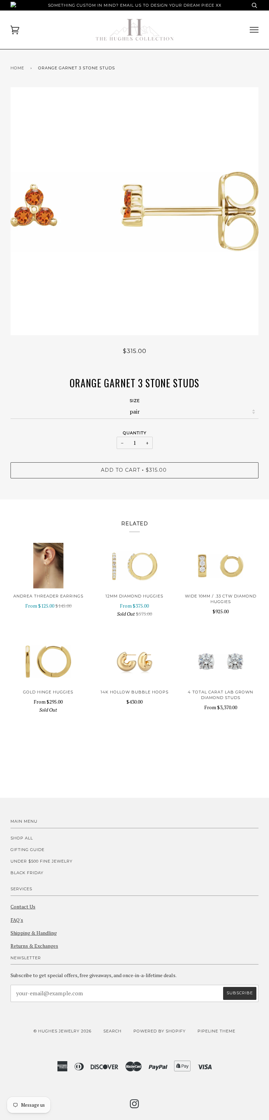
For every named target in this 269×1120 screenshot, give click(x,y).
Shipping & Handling (34, 932)
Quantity (134, 432)
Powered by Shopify (159, 1031)
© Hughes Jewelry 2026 (62, 1031)
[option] (134, 211)
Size (135, 400)
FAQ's (17, 920)
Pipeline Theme (216, 1031)
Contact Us (23, 906)
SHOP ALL (22, 838)
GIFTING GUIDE (27, 849)
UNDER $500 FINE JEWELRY (42, 861)
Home (17, 67)
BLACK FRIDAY (27, 872)
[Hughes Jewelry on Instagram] (134, 1106)
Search (112, 1031)
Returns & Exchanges (34, 945)
